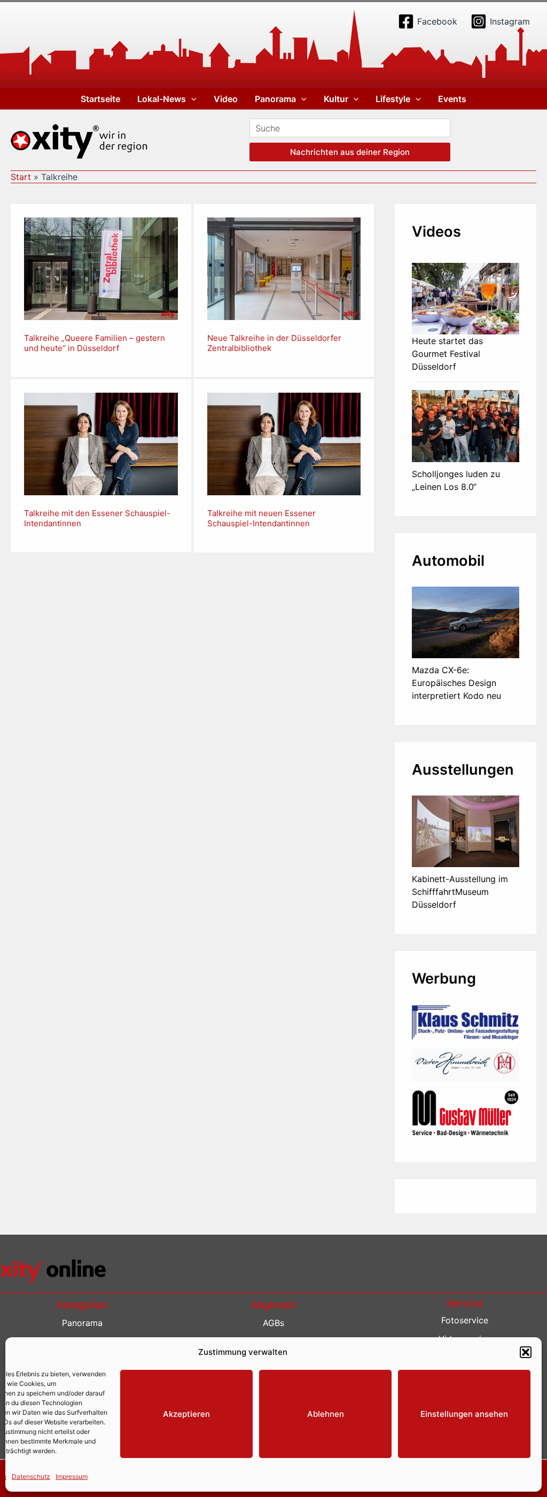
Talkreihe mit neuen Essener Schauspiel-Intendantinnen (261, 518)
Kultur (336, 98)
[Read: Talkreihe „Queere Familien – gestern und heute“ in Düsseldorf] (101, 268)
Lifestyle (393, 98)
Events (452, 98)
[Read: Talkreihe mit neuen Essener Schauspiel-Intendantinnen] (284, 443)
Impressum (72, 1476)
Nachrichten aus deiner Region (350, 152)
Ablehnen (325, 1414)
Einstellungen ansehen (464, 1414)
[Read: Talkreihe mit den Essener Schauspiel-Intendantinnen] (101, 443)
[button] (525, 1352)
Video (226, 98)
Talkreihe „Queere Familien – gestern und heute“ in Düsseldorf (94, 343)
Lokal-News (161, 98)
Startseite (100, 98)
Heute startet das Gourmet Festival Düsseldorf (447, 354)
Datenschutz (31, 1476)
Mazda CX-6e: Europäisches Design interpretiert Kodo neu (456, 683)
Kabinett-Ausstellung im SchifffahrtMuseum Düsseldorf (460, 892)
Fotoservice (464, 1320)
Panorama (275, 98)
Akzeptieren (186, 1414)
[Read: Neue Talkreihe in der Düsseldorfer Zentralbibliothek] (284, 268)
